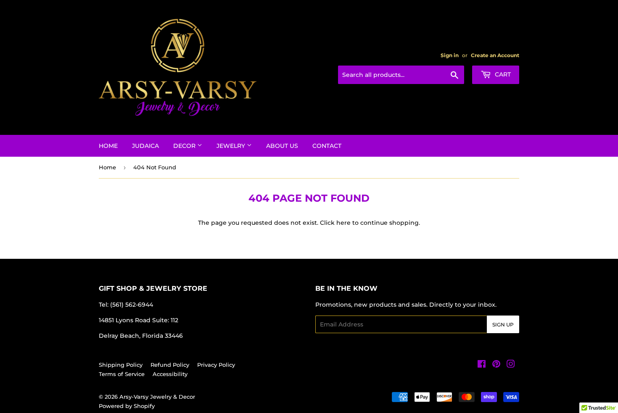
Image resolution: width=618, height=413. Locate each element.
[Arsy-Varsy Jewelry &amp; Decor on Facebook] (481, 365)
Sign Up (503, 324)
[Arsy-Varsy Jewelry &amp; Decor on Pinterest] (496, 365)
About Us (282, 146)
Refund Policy (170, 364)
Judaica (145, 146)
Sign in (450, 55)
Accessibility (170, 374)
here (343, 222)
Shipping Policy (121, 364)
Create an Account (495, 55)
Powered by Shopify (127, 405)
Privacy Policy (216, 364)
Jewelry (232, 146)
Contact (326, 146)
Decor (185, 146)
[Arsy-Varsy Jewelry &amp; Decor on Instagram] (511, 365)
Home (108, 146)
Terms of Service (122, 374)
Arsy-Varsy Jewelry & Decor (157, 396)
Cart (502, 74)
